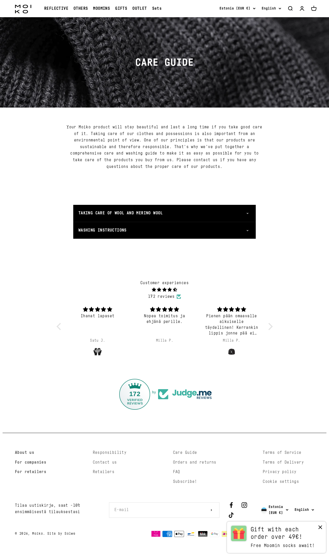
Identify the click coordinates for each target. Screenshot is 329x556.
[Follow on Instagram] (244, 505)
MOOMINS (101, 8)
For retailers (30, 472)
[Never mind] (320, 528)
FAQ (176, 472)
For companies (30, 462)
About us (24, 452)
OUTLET (139, 8)
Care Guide (185, 452)
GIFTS (121, 8)
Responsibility (110, 452)
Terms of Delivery (283, 462)
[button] (59, 326)
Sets (157, 8)
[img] (164, 289)
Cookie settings (281, 482)
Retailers (104, 472)
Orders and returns (194, 462)
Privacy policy (280, 472)
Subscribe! (185, 482)
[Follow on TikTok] (231, 515)
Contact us (105, 462)
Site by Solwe (61, 533)
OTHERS (81, 8)
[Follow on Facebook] (231, 505)
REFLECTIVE (56, 8)
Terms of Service (282, 452)
